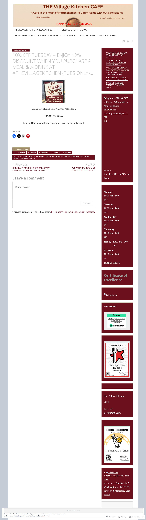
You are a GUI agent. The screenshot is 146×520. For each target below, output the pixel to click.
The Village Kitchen (114, 396)
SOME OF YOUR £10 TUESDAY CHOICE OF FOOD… (115, 85)
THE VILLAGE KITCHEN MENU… (72, 29)
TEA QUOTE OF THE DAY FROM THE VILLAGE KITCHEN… (116, 55)
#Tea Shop (45, 153)
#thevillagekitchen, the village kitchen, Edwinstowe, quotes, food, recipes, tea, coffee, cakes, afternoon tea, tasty (51, 157)
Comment (87, 203)
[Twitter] (127, 40)
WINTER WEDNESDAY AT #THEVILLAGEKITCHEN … (83, 167)
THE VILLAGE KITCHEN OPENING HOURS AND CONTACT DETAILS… (45, 35)
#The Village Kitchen (62, 153)
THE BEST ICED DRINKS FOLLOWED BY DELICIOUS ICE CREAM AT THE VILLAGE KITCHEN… (117, 71)
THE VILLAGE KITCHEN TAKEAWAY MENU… (33, 29)
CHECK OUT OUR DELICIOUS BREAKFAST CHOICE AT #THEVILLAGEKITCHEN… (31, 167)
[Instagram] (132, 40)
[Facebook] (123, 40)
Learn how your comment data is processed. (73, 211)
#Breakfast (20, 153)
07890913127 (122, 98)
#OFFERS (33, 153)
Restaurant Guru (112, 412)
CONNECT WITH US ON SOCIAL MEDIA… (99, 35)
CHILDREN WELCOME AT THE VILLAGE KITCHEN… (117, 78)
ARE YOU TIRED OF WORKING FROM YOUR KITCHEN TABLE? (116, 62)
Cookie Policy (46, 516)
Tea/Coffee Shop (22, 149)
